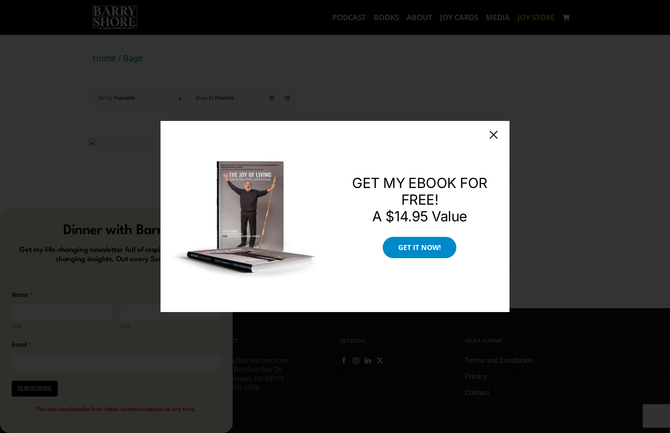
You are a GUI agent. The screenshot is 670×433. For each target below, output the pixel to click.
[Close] (493, 135)
